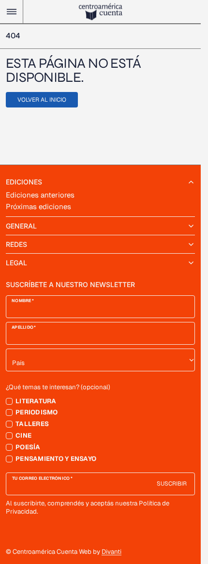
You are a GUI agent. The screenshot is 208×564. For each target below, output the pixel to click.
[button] (11, 11)
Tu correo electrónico (41, 478)
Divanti (111, 552)
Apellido (22, 327)
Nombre (21, 301)
